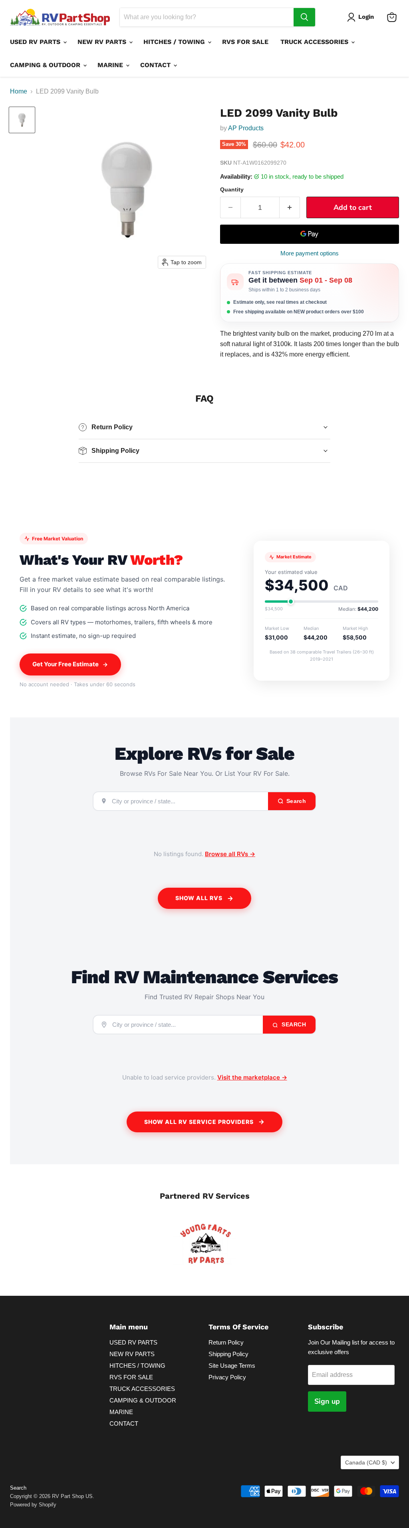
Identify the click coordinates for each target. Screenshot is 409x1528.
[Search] (304, 17)
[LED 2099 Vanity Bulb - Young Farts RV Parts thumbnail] (22, 120)
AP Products (246, 128)
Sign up (327, 1401)
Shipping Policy (228, 1354)
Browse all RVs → (230, 854)
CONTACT (156, 65)
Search (293, 1024)
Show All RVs (198, 897)
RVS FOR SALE (245, 42)
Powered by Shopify (33, 1505)
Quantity (232, 189)
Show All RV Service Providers (199, 1121)
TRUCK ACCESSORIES (315, 42)
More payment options (309, 253)
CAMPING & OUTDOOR (46, 65)
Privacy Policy (227, 1377)
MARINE (111, 65)
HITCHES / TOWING (175, 42)
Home (18, 91)
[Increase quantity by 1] (290, 208)
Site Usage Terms (231, 1365)
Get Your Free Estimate (65, 664)
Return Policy (226, 1342)
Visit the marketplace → (252, 1077)
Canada (366, 1462)
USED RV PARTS (36, 42)
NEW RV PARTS (102, 42)
